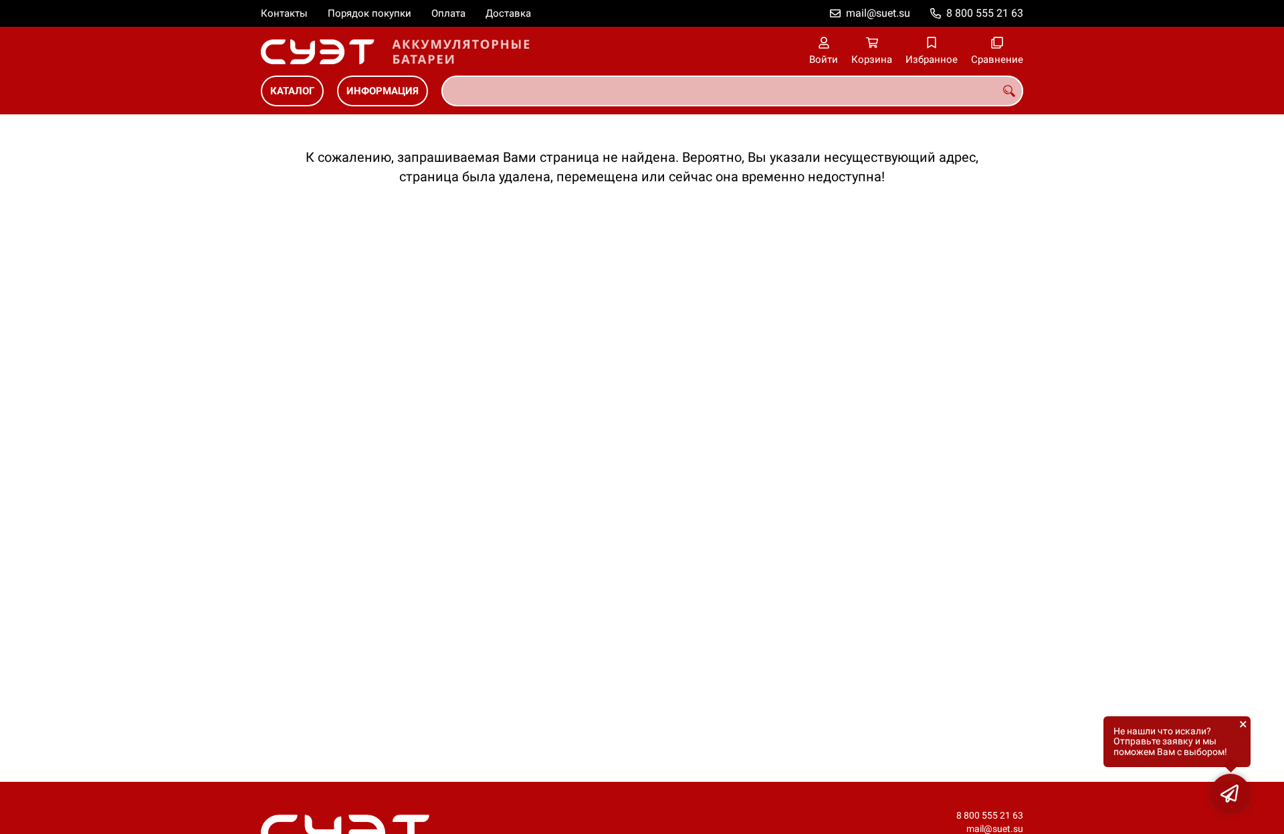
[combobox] (732, 91)
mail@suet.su (878, 13)
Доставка (508, 13)
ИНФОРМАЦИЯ (382, 91)
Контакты (284, 13)
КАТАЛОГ (292, 91)
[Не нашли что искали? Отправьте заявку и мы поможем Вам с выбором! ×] (1230, 794)
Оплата (448, 13)
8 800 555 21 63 (984, 13)
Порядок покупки (369, 13)
